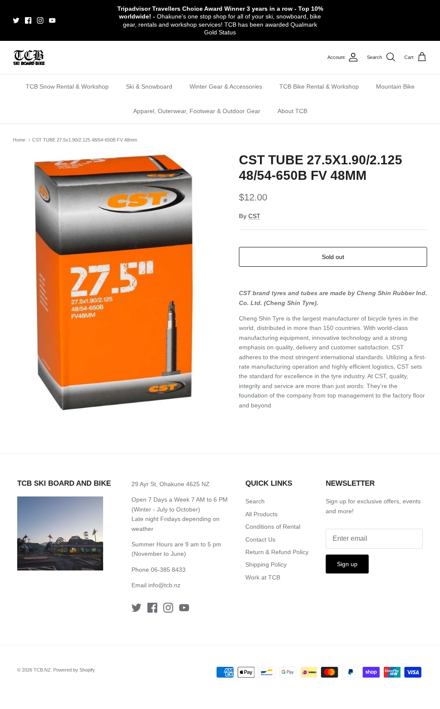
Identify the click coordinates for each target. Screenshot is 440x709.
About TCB (292, 111)
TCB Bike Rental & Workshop (319, 86)
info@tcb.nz (164, 585)
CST (254, 216)
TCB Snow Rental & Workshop (67, 86)
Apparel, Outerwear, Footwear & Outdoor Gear (196, 111)
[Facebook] (28, 20)
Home (19, 139)
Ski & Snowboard (149, 86)
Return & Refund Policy (277, 552)
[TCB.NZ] (29, 57)
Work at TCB (262, 577)
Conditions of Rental (272, 526)
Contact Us (260, 539)
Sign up (347, 564)
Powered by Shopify (74, 669)
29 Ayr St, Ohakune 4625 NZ (170, 484)
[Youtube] (52, 20)
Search (255, 501)
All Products (261, 514)
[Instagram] (40, 20)
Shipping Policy (266, 564)
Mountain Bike (395, 86)
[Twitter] (16, 20)
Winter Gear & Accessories (225, 86)
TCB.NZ (42, 669)
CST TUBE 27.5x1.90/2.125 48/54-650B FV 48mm (84, 139)
